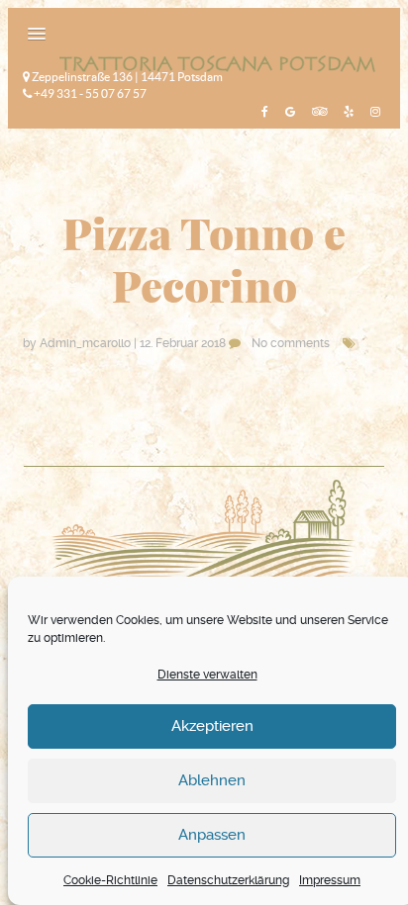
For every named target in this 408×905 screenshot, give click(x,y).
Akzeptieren (212, 726)
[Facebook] (262, 111)
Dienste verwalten (207, 674)
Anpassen (212, 835)
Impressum (329, 880)
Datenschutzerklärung (228, 880)
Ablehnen (212, 780)
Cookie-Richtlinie (110, 880)
